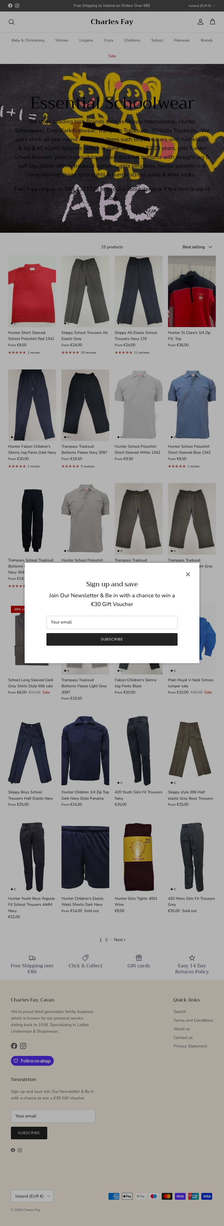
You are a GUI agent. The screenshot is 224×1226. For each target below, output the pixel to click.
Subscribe (112, 639)
